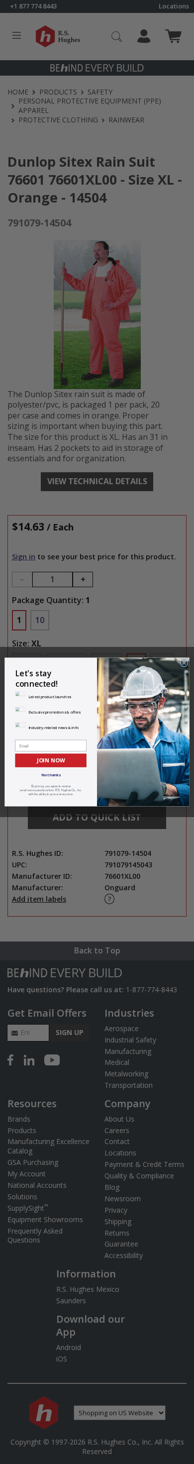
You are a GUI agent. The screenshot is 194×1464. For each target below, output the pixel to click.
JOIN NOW (51, 760)
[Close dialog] (184, 662)
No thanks (51, 774)
